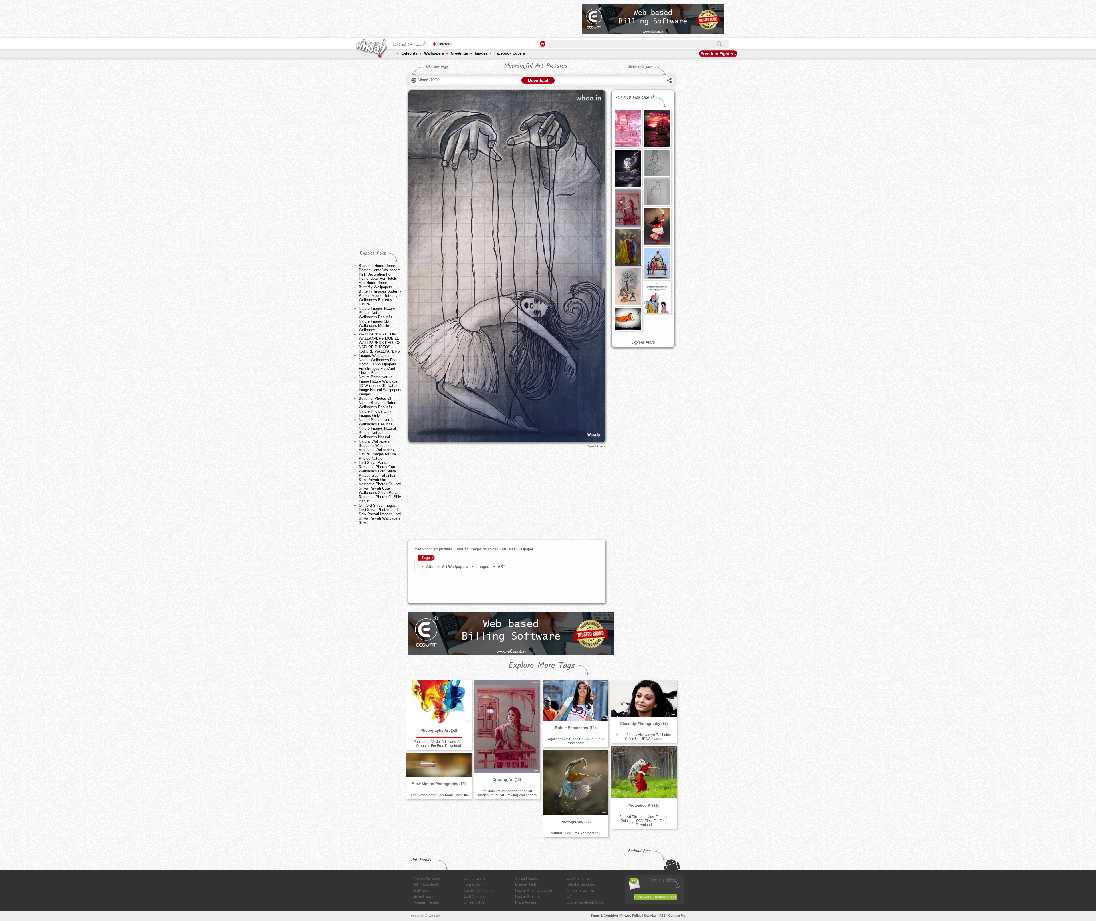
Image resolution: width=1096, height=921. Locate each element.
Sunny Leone (474, 878)
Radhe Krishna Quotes (534, 890)
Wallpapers (434, 53)
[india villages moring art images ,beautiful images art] (657, 263)
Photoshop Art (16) (643, 805)
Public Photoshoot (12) (575, 728)
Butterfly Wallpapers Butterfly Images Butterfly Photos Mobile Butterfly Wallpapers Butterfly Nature (380, 295)
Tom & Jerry (474, 884)
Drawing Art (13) (507, 779)
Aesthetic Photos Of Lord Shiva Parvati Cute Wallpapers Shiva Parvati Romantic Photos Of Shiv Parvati (380, 492)
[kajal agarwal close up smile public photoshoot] (575, 700)
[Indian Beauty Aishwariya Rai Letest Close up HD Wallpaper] (644, 698)
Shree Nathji (474, 902)
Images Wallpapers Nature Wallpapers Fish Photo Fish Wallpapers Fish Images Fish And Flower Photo (378, 364)
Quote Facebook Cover (586, 902)
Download (538, 80)
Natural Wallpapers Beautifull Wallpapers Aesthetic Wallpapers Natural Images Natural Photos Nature (378, 449)
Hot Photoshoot (425, 884)
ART (501, 566)
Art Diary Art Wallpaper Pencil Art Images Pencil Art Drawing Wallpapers (507, 793)
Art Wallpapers (455, 566)
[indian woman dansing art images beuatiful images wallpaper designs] (657, 226)
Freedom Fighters (718, 53)
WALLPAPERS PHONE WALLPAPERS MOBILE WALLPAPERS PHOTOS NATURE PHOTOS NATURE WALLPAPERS (380, 342)
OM (570, 896)
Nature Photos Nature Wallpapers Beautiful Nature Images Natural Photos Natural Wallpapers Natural (377, 428)
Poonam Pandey (426, 902)
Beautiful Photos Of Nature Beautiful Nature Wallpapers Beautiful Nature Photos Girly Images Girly (378, 407)
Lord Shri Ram (475, 896)
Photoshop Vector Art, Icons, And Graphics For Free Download (439, 744)
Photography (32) (575, 822)
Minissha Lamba (580, 890)
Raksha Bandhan (581, 884)
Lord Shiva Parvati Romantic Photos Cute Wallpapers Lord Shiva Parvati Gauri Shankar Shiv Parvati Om (377, 471)
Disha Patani (423, 896)
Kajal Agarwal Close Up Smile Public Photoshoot (575, 741)
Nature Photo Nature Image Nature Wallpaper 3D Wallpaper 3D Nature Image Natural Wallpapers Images (380, 385)
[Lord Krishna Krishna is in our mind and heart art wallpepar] (628, 319)
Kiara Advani (525, 902)
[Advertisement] (473, 17)
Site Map (650, 915)
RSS (662, 915)
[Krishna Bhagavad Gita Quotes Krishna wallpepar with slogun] (657, 297)
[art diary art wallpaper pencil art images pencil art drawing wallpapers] (628, 207)
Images (481, 53)
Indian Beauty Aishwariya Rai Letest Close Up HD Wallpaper (644, 737)
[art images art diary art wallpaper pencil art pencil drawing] (657, 191)
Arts (429, 566)
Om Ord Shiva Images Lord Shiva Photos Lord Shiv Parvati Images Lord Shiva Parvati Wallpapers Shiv (380, 514)
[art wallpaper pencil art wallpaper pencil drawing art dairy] (657, 163)
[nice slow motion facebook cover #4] (439, 765)
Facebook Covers (509, 53)
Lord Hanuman (579, 878)
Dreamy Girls (526, 884)
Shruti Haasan (527, 878)
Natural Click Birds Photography (575, 833)
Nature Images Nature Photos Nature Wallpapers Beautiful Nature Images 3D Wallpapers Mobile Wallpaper (377, 319)
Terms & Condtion (604, 915)
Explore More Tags (541, 666)
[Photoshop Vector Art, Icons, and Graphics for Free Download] (439, 701)
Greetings (459, 53)
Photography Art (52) (438, 730)
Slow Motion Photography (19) (439, 784)
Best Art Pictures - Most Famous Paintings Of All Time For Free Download (643, 821)
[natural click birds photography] (575, 782)
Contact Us (676, 915)
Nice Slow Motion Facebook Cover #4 (438, 795)
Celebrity (409, 53)
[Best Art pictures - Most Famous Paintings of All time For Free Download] (644, 772)
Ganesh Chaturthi (478, 890)
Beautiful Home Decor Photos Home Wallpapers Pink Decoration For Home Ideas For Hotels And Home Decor (380, 274)
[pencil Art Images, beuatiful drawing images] (628, 286)
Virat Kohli (421, 890)
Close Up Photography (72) (644, 723)
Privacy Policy (630, 915)
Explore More (643, 342)
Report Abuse (596, 446)
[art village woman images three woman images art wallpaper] (628, 247)
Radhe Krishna (527, 896)
